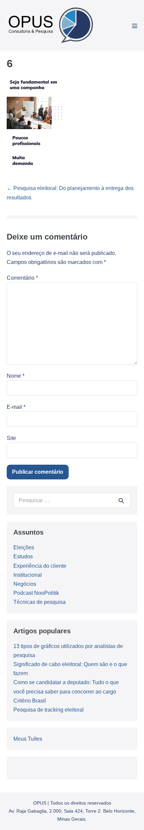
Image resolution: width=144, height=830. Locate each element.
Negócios (24, 584)
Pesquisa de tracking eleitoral (48, 710)
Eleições (23, 547)
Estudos (23, 556)
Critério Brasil (29, 701)
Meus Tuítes (27, 739)
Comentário (22, 278)
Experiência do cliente (39, 566)
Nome (15, 376)
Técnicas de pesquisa (39, 602)
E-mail (16, 407)
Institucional (27, 575)
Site (11, 438)
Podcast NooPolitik (36, 593)
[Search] (121, 500)
